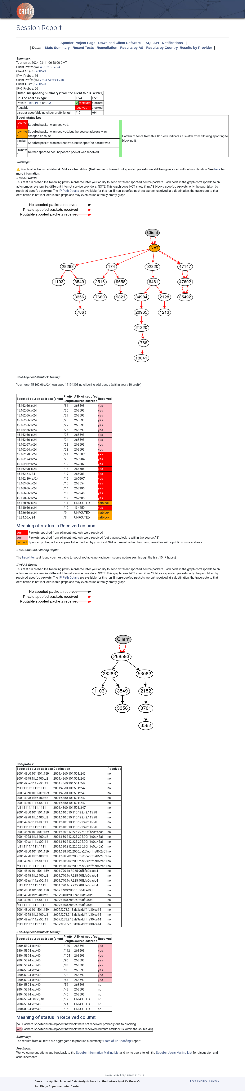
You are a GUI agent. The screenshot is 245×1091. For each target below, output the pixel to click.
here (217, 169)
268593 (41, 71)
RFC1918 (35, 103)
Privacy (214, 1081)
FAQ (147, 43)
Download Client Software (119, 43)
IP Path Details (69, 191)
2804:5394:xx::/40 (52, 80)
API (156, 43)
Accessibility (198, 1081)
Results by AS (131, 48)
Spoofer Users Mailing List (174, 1052)
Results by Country (162, 48)
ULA (48, 103)
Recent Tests (83, 48)
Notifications (172, 43)
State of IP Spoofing (117, 1041)
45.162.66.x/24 (50, 67)
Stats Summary (57, 48)
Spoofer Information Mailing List (97, 1052)
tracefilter (28, 557)
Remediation (107, 48)
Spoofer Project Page (77, 43)
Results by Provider (196, 48)
